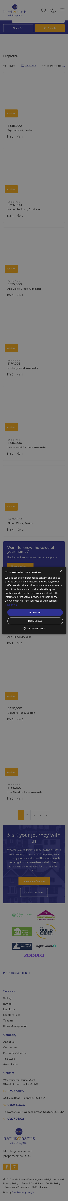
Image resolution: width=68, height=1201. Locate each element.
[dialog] (34, 600)
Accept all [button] (35, 612)
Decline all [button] (35, 620)
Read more (11, 604)
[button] (34, 628)
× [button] (61, 570)
